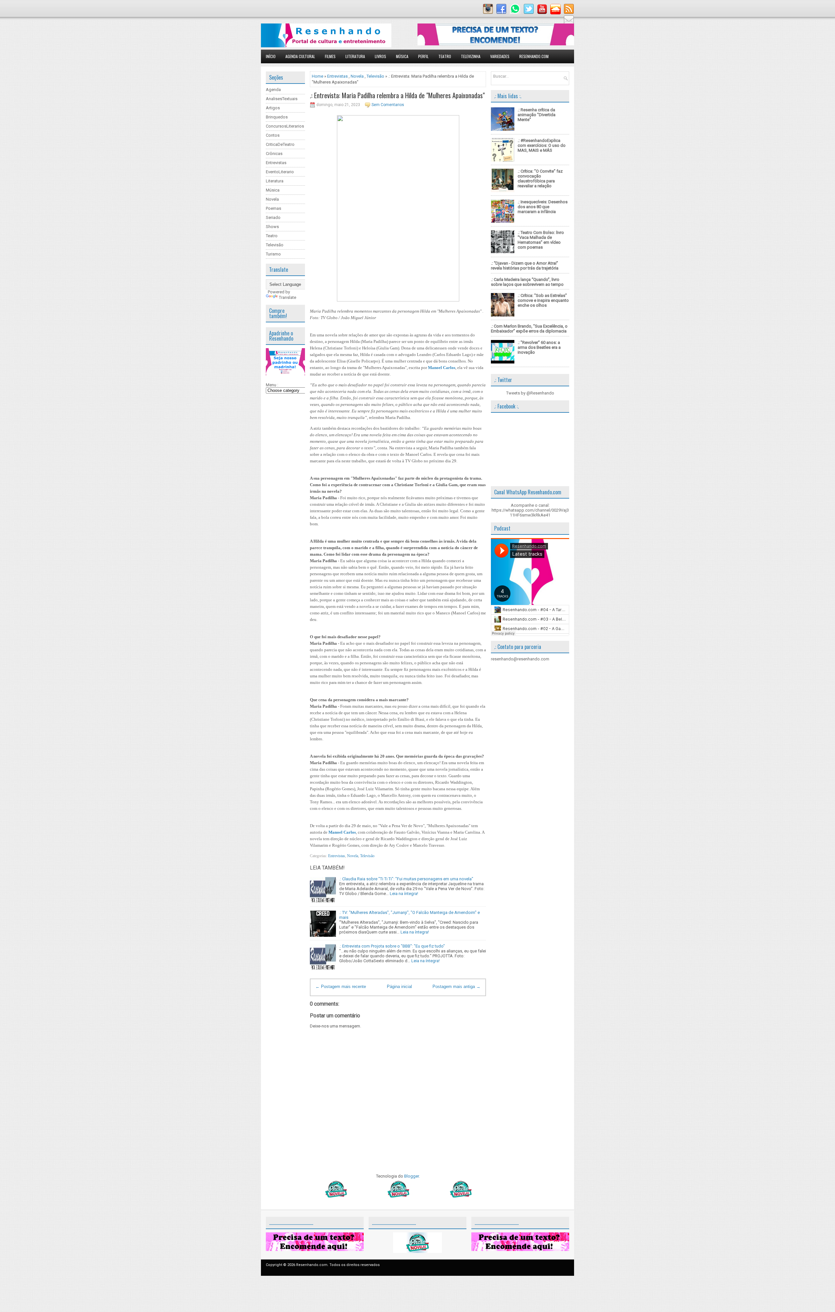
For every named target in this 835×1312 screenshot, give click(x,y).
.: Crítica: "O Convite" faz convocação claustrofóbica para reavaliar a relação (540, 178)
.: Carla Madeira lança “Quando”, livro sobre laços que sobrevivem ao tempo (527, 282)
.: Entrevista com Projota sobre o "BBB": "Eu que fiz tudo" (392, 946)
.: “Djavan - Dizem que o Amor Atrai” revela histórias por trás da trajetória (524, 265)
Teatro (444, 56)
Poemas (273, 208)
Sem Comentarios (388, 104)
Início (271, 56)
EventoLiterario (280, 171)
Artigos (273, 107)
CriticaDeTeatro (280, 144)
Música (402, 56)
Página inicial (399, 986)
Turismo (273, 254)
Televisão (274, 244)
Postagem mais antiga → (456, 986)
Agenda (273, 89)
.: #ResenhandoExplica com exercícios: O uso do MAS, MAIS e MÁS (542, 145)
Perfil (423, 56)
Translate (287, 297)
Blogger (411, 1176)
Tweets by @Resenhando (530, 393)
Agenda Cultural (300, 56)
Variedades (499, 56)
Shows (272, 226)
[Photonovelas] (398, 1196)
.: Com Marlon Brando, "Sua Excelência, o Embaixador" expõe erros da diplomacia (529, 328)
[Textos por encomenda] (496, 43)
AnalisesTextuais (281, 98)
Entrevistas (276, 162)
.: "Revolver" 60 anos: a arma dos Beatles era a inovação (539, 347)
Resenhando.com (534, 56)
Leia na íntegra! (404, 893)
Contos (273, 135)
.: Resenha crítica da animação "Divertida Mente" (536, 114)
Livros (380, 56)
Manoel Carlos (441, 367)
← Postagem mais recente (340, 986)
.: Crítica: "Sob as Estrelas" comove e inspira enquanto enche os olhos (543, 300)
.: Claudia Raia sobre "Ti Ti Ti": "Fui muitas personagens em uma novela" (406, 878)
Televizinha (470, 56)
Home (317, 76)
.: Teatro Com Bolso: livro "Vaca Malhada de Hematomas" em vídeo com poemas (541, 240)
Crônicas (274, 153)
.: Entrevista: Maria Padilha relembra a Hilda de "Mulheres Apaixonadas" (397, 95)
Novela (272, 199)
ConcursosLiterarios (285, 126)
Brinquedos (277, 117)
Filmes (330, 56)
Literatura (355, 56)
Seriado (273, 217)
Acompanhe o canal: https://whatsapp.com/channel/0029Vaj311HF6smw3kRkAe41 (530, 510)
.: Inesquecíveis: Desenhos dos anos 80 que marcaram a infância (543, 206)
